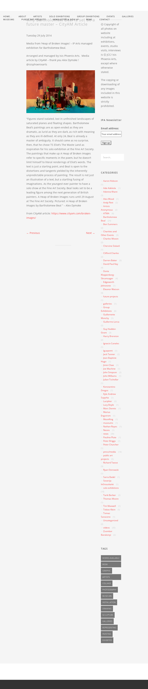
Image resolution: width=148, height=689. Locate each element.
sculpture (107, 615)
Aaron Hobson (110, 180)
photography (109, 589)
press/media (109, 451)
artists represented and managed (109, 578)
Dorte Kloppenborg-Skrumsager (107, 275)
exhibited (107, 640)
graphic (106, 570)
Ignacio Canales (111, 343)
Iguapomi (108, 350)
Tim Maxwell (109, 505)
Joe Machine (109, 368)
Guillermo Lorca (111, 321)
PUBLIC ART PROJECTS (33, 19)
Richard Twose (110, 462)
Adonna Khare (110, 191)
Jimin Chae (108, 365)
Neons (106, 430)
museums (108, 422)
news (105, 433)
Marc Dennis (109, 408)
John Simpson (110, 372)
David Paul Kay (110, 263)
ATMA (106, 213)
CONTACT (104, 19)
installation (109, 602)
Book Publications (109, 565)
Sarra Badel (109, 477)
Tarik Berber (109, 495)
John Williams (110, 375)
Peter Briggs (109, 440)
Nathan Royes (110, 426)
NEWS (89, 19)
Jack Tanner (109, 354)
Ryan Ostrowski (111, 469)
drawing (107, 608)
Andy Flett (108, 202)
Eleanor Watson (111, 289)
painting (106, 633)
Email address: (110, 128)
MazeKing (108, 419)
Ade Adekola (109, 188)
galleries (107, 303)
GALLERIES (128, 16)
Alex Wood (108, 198)
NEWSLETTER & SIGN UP (66, 19)
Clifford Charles (111, 253)
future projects (110, 296)
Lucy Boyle (108, 404)
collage (106, 583)
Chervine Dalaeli (111, 245)
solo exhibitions (111, 487)
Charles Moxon (110, 238)
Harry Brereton (111, 336)
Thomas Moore (111, 498)
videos (106, 527)
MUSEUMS (8, 19)
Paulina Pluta (109, 437)
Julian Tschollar (110, 379)
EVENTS (111, 16)
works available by (110, 559)
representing (109, 627)
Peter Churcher (111, 444)
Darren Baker (110, 260)
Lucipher (107, 401)
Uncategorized (110, 520)
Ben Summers (110, 224)
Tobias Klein (109, 509)
